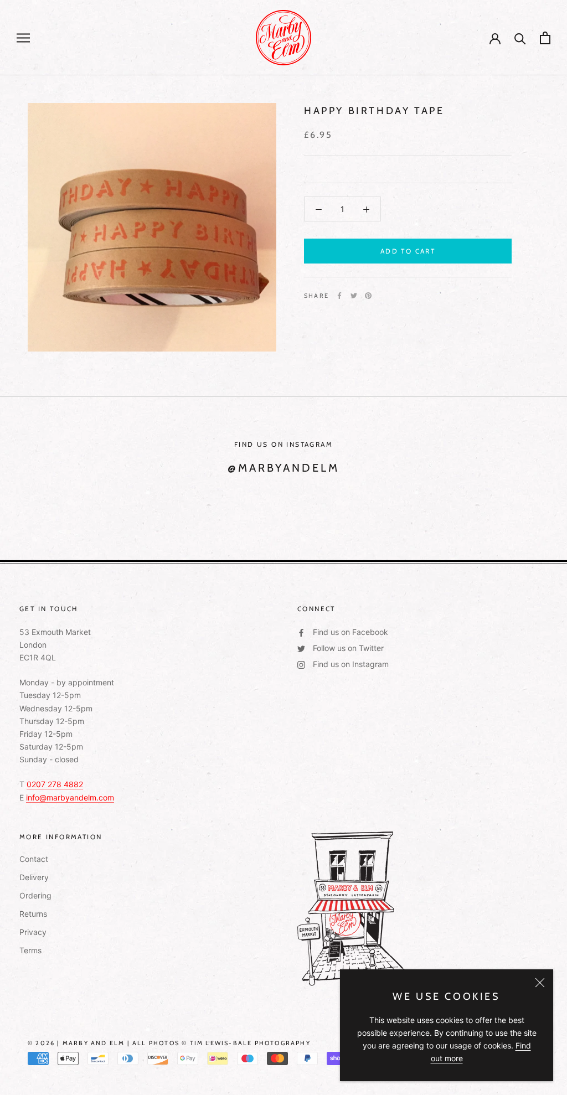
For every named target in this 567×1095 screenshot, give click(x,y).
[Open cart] (545, 38)
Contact (33, 859)
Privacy (33, 932)
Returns (33, 913)
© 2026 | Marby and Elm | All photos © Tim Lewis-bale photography (169, 1043)
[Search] (520, 38)
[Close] (540, 983)
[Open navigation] (23, 38)
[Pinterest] (368, 295)
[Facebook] (339, 295)
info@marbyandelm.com (70, 797)
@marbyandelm (283, 467)
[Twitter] (353, 295)
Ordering (35, 895)
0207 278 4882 (55, 784)
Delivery (34, 877)
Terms (30, 950)
